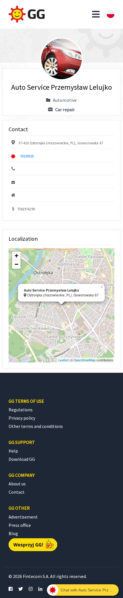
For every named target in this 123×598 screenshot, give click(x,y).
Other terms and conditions (36, 426)
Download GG (22, 459)
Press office (20, 525)
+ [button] (16, 255)
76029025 (27, 156)
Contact (17, 492)
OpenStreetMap (85, 360)
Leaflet (63, 360)
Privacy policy (22, 418)
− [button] (16, 264)
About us (17, 484)
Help (13, 451)
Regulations (21, 409)
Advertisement (23, 517)
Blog (13, 533)
